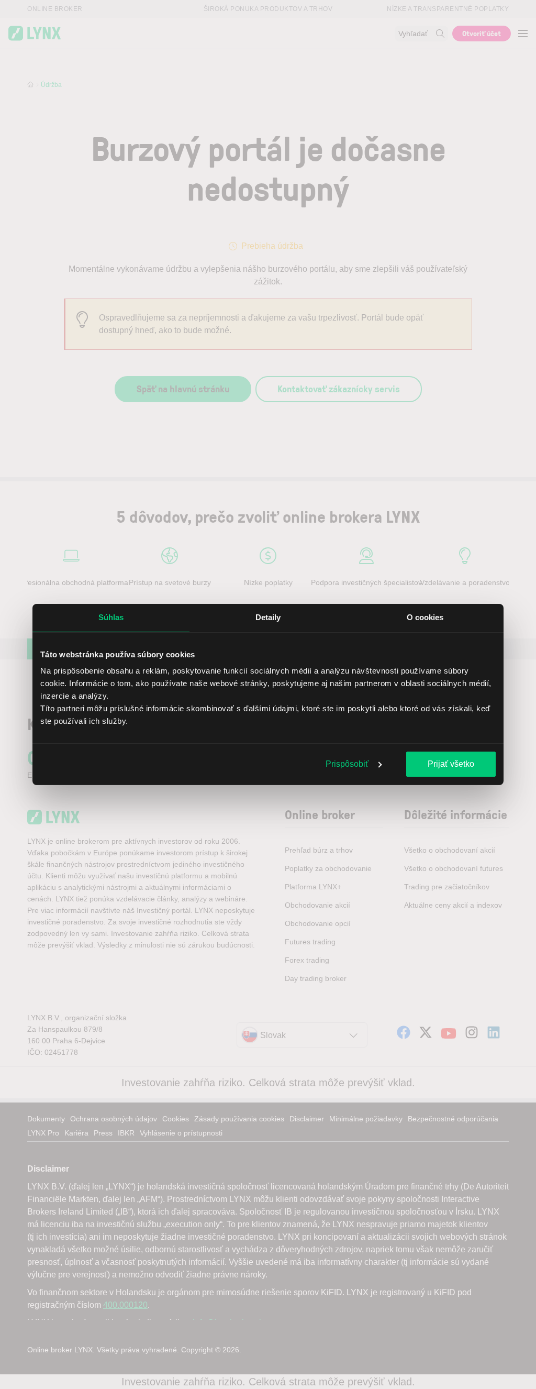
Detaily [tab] (268, 617)
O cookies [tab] (425, 617)
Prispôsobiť (347, 763)
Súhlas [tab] (111, 617)
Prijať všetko (451, 763)
